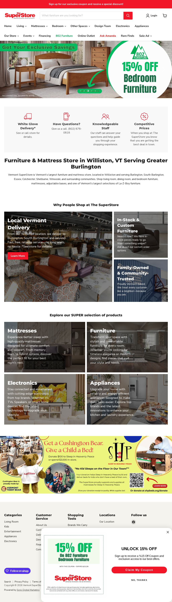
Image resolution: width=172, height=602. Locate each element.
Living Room (11, 521)
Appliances (142, 26)
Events (27, 36)
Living (21, 26)
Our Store (10, 36)
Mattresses (38, 26)
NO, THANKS (139, 580)
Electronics (123, 26)
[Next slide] (162, 69)
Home (8, 26)
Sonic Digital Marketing (28, 590)
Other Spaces (79, 26)
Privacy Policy (21, 581)
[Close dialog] (167, 532)
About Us (41, 525)
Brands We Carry (77, 525)
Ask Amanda (108, 36)
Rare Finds (127, 36)
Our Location (106, 521)
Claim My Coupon (139, 569)
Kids (6, 526)
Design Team (103, 26)
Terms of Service (40, 581)
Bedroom (58, 26)
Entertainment (12, 531)
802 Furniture (64, 36)
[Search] (128, 16)
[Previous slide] (9, 69)
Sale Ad (144, 36)
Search (7, 581)
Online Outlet (86, 36)
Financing (45, 36)
